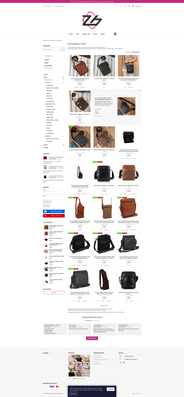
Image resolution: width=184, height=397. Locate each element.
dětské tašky (47, 136)
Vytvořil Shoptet (137, 393)
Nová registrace (46, 204)
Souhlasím (110, 389)
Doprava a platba (97, 355)
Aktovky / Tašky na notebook (52, 87)
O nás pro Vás (96, 361)
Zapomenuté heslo (46, 206)
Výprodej (46, 147)
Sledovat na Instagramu (80, 378)
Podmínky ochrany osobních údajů (100, 359)
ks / (54, 292)
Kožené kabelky (49, 114)
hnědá (104, 87)
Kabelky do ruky (49, 106)
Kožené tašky (49, 95)
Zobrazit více (92, 338)
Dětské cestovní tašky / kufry (52, 138)
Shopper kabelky (49, 117)
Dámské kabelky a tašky (50, 103)
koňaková (76, 87)
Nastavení (73, 393)
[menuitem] (71, 34)
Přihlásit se (47, 201)
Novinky (46, 74)
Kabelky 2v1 (49, 122)
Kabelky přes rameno (50, 109)
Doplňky (46, 144)
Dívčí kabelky (49, 141)
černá (125, 87)
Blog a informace (97, 363)
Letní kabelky (49, 125)
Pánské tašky (48, 82)
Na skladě (48, 56)
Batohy (45, 77)
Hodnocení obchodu (92, 317)
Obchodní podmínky (97, 357)
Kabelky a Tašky (47, 79)
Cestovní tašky (49, 98)
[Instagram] (124, 362)
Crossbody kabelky (50, 111)
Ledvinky (48, 93)
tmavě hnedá (82, 87)
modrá (129, 194)
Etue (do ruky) (49, 90)
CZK (125, 6)
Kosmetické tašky (50, 101)
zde (102, 390)
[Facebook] (120, 362)
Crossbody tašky (49, 85)
